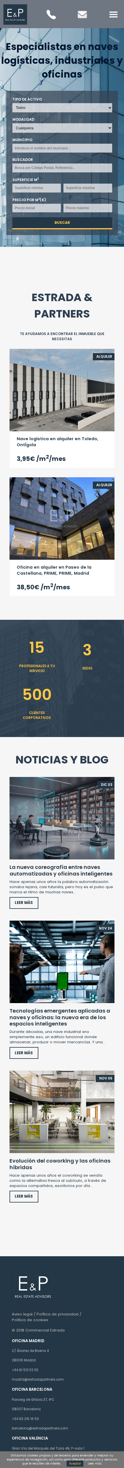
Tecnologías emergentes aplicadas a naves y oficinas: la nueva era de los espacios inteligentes (60, 1017)
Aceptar (75, 1463)
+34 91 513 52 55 (25, 1370)
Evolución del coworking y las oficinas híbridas (60, 1164)
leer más (24, 903)
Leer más (95, 1463)
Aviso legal (22, 1314)
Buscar (62, 222)
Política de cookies (30, 1320)
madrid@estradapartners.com (38, 1379)
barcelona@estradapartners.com (40, 1428)
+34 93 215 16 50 (25, 1419)
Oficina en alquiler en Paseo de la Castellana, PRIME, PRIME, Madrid (53, 570)
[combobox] (62, 148)
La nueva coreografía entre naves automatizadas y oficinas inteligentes (61, 870)
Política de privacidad (57, 1314)
